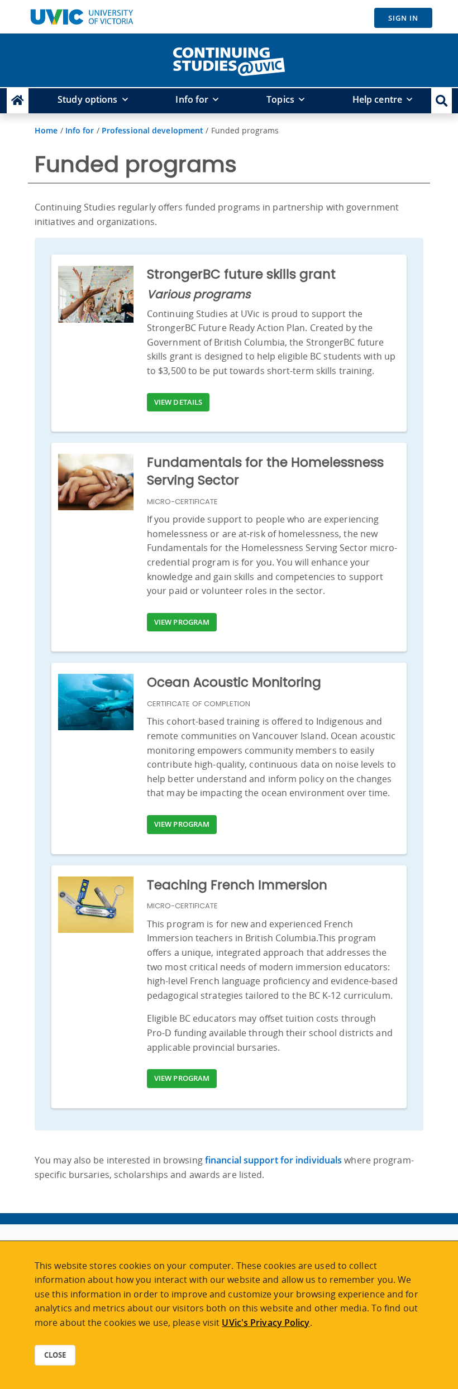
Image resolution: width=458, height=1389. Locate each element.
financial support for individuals (273, 1160)
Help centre (377, 99)
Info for (191, 99)
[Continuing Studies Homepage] (17, 100)
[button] (441, 100)
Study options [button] (87, 99)
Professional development (152, 130)
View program (181, 622)
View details (178, 402)
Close (55, 1355)
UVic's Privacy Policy (265, 1322)
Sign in (403, 18)
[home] (229, 59)
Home (46, 130)
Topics (280, 99)
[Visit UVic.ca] (81, 16)
